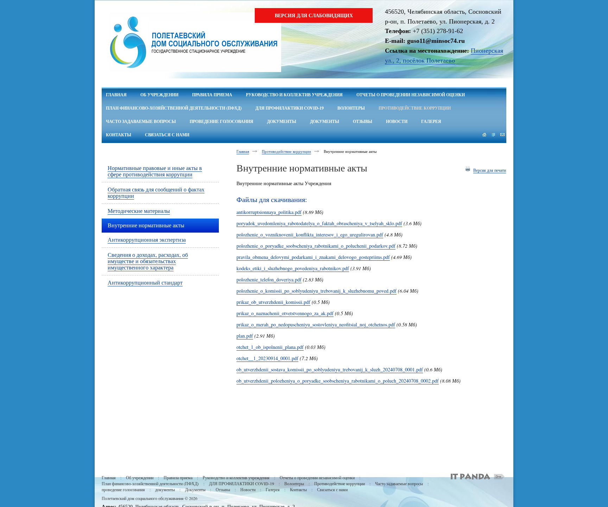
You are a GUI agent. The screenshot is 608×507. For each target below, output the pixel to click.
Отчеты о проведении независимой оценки (317, 477)
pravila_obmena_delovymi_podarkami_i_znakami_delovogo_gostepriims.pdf (313, 257)
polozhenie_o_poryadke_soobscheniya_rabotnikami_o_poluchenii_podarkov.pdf (315, 245)
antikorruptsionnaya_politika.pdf (269, 212)
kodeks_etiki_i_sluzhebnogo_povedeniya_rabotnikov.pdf (292, 268)
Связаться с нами (332, 489)
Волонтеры (294, 483)
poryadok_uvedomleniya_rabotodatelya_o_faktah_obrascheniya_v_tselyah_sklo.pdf (319, 223)
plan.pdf (244, 335)
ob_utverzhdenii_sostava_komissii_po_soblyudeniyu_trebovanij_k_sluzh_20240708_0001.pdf (329, 369)
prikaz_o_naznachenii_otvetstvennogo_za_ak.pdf (285, 313)
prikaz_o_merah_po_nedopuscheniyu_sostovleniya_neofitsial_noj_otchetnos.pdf (315, 324)
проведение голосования (123, 489)
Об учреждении (139, 477)
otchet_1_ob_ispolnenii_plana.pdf (270, 347)
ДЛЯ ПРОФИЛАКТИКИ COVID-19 (241, 483)
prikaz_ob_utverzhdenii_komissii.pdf (273, 302)
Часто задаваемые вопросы (399, 483)
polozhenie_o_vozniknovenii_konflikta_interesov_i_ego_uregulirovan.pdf (309, 234)
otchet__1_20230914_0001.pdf (267, 358)
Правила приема (178, 477)
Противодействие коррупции (286, 151)
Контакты (298, 489)
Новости (247, 489)
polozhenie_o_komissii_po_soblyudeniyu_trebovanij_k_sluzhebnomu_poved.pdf (316, 290)
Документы (195, 489)
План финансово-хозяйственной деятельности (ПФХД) (150, 483)
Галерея (273, 489)
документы (165, 489)
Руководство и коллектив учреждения (236, 477)
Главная (242, 151)
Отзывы (223, 489)
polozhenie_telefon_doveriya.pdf (269, 279)
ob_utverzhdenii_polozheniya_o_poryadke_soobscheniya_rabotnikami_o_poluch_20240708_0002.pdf (337, 380)
